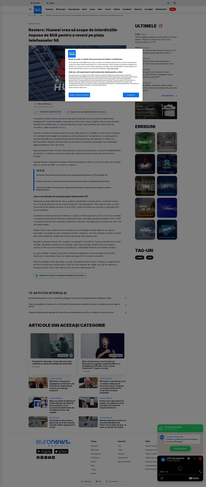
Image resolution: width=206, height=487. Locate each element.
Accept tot (131, 95)
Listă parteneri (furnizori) (78, 87)
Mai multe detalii (112, 68)
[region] (104, 75)
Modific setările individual (79, 95)
